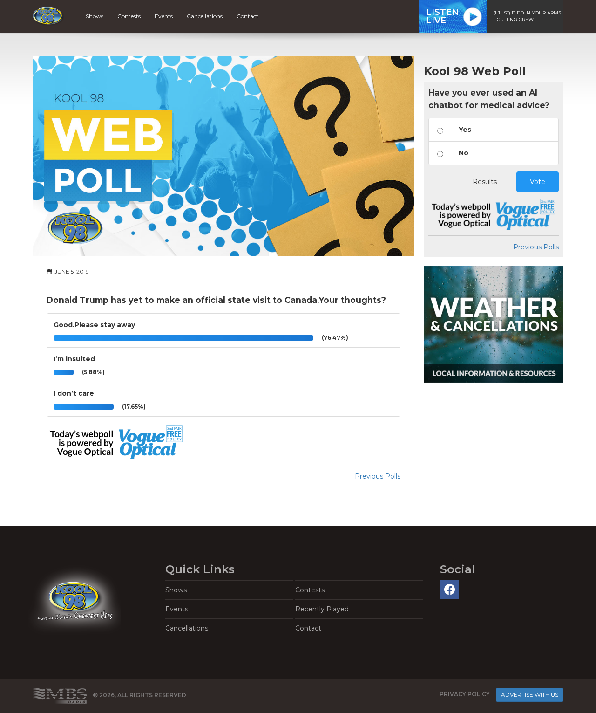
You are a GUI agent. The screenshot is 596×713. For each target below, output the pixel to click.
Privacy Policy (465, 694)
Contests (129, 16)
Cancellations (205, 16)
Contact (247, 16)
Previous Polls (377, 476)
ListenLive (442, 16)
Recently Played (322, 609)
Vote (537, 182)
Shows (94, 16)
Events (164, 16)
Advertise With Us (529, 694)
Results (485, 182)
